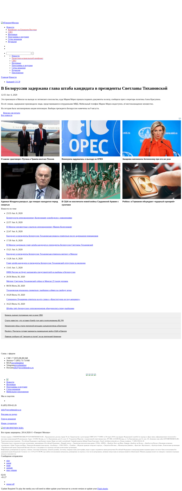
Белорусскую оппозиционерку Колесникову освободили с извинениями (39, 218)
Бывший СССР (13, 82)
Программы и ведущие (18, 37)
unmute (9, 468)
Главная (4, 77)
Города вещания (8, 419)
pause (8, 463)
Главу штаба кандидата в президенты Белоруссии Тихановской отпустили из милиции (46, 263)
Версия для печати (11, 113)
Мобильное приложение (17, 392)
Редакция (12, 42)
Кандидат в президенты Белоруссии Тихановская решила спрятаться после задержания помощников (52, 236)
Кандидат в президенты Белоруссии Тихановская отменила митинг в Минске (41, 254)
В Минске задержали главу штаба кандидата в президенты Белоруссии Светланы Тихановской (49, 245)
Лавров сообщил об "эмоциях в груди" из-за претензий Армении (33, 336)
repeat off (10, 484)
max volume (11, 470)
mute (8, 465)
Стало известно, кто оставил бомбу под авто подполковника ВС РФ (34, 320)
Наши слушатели (9, 423)
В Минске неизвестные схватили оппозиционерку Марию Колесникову (39, 227)
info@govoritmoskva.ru (23, 368)
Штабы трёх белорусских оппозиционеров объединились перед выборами (40, 308)
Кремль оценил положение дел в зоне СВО (24, 315)
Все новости (6, 115)
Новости (10, 27)
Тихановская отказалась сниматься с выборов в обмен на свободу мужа (39, 290)
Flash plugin (102, 489)
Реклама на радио (9, 414)
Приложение (17, 73)
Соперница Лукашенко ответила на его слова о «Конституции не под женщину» (43, 299)
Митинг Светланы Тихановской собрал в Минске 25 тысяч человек (37, 281)
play (8, 461)
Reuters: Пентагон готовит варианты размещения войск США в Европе (36, 331)
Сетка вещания (15, 39)
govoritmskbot (17, 363)
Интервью (12, 34)
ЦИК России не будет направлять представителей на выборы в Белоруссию (40, 272)
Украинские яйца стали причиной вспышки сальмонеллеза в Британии (36, 326)
